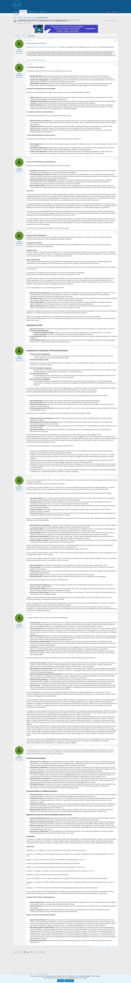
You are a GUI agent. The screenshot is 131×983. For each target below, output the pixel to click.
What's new (31, 11)
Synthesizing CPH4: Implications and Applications (41, 47)
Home (16, 11)
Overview (17, 35)
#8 (116, 747)
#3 (116, 158)
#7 (116, 614)
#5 (116, 347)
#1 (116, 40)
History (24, 35)
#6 (116, 477)
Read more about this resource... (36, 60)
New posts (16, 14)
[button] (37, 11)
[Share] (114, 40)
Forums (23, 11)
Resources (42, 11)
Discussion (31, 35)
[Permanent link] (43, 325)
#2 (116, 64)
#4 (116, 232)
